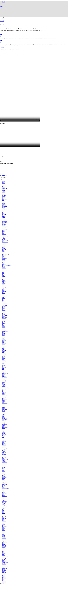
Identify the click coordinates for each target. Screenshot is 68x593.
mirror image (4, 560)
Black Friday (4, 526)
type (3, 269)
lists (3, 272)
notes (3, 489)
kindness (4, 516)
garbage (3, 426)
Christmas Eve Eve (5, 331)
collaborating (4, 372)
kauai (3, 321)
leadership (4, 214)
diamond (4, 367)
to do (3, 344)
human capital (4, 419)
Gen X (3, 304)
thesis (3, 326)
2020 (3, 203)
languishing (4, 377)
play (3, 250)
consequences (4, 418)
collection (4, 553)
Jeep (3, 275)
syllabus (4, 491)
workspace (4, 505)
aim (3, 533)
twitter (3, 290)
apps (3, 369)
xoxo (3, 351)
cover (3, 410)
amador (3, 223)
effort (3, 464)
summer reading (5, 448)
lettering (4, 447)
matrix (3, 355)
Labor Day (4, 313)
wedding (4, 564)
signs (3, 574)
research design (5, 315)
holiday (3, 216)
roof (3, 458)
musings (4, 330)
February (4, 457)
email (3, 231)
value (3, 503)
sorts (3, 479)
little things (4, 264)
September (4, 521)
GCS (3, 405)
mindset (3, 472)
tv (3, 509)
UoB (3, 320)
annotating (4, 434)
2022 (3, 192)
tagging (3, 417)
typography (4, 206)
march (3, 232)
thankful (4, 389)
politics (3, 342)
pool (3, 551)
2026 (3, 238)
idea (3, 540)
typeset (3, 515)
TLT (3, 208)
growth (3, 339)
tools (3, 396)
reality (3, 517)
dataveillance (4, 345)
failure (3, 322)
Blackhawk (4, 443)
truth (3, 487)
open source (4, 506)
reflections (4, 312)
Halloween (4, 570)
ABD (3, 379)
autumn (3, 314)
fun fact (3, 522)
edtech (3, 263)
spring (3, 210)
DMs (3, 332)
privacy (3, 492)
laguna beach (4, 285)
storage (3, 432)
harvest (3, 358)
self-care (4, 541)
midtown (4, 297)
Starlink (3, 451)
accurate (4, 413)
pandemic (4, 357)
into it (3, 273)
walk (3, 230)
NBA (3, 563)
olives (3, 286)
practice (3, 276)
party (3, 325)
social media (4, 258)
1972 (3, 337)
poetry (3, 271)
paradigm (4, 536)
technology (4, 578)
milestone (4, 308)
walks (3, 193)
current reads (4, 474)
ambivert (4, 557)
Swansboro (4, 496)
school (3, 245)
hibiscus (4, 323)
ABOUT (3, 1)
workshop (4, 281)
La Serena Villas (5, 373)
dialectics (4, 473)
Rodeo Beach (4, 403)
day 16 (2, 21)
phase (3, 383)
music (3, 530)
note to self (4, 287)
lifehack (3, 310)
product (3, 388)
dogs (3, 251)
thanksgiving (4, 224)
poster (3, 580)
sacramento (4, 544)
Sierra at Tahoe (5, 562)
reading (3, 328)
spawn (3, 469)
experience (4, 406)
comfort (3, 329)
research (4, 278)
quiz (3, 529)
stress (3, 535)
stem (3, 364)
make (3, 439)
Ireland (3, 433)
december (4, 248)
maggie (3, 225)
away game (4, 561)
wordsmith (4, 507)
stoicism (4, 318)
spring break (4, 199)
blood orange (4, 501)
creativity (4, 257)
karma (3, 442)
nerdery (3, 253)
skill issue (4, 440)
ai (3, 288)
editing (3, 335)
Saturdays (4, 360)
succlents (4, 381)
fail (3, 391)
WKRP (3, 555)
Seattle (3, 471)
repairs (3, 293)
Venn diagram (4, 566)
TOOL (2, 47)
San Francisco (4, 484)
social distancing (5, 459)
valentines (4, 445)
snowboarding (4, 236)
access (3, 349)
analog (3, 241)
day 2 (1, 40)
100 (3, 512)
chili (3, 300)
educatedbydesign (5, 488)
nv (3, 233)
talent (3, 467)
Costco (3, 436)
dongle (3, 425)
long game (4, 376)
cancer (3, 511)
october (3, 197)
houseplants (4, 409)
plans (3, 334)
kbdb (3, 411)
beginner (4, 454)
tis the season (4, 498)
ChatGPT (4, 385)
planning (4, 340)
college (3, 431)
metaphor (4, 567)
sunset (3, 428)
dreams (3, 211)
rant (3, 359)
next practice (4, 306)
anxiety (3, 394)
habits (3, 375)
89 (3, 430)
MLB (3, 528)
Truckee (4, 537)
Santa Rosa (4, 354)
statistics (4, 508)
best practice (4, 291)
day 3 (1, 34)
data (3, 213)
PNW (3, 481)
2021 (3, 198)
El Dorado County (5, 254)
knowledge (4, 295)
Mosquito (4, 356)
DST (3, 513)
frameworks (4, 317)
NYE (3, 559)
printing (3, 316)
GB (3, 390)
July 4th (3, 504)
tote (3, 475)
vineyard (4, 441)
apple (3, 384)
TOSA (3, 523)
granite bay (4, 270)
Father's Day (4, 545)
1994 (3, 338)
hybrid (3, 262)
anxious (3, 576)
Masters (3, 261)
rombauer (4, 204)
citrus (3, 190)
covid (3, 247)
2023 (3, 500)
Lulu (3, 194)
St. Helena (4, 524)
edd (3, 182)
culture (3, 347)
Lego (3, 495)
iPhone (3, 298)
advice (3, 220)
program (4, 397)
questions (4, 538)
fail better (4, 435)
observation (4, 493)
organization (4, 205)
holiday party (4, 542)
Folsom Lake (4, 249)
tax (3, 309)
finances (4, 539)
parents (3, 393)
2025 (3, 189)
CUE (3, 274)
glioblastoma (4, 546)
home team (4, 452)
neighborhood (4, 222)
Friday (3, 525)
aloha (3, 422)
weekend (4, 461)
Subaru (3, 283)
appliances (4, 392)
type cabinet (4, 477)
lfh (3, 299)
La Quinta (4, 202)
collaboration (4, 482)
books (3, 510)
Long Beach (4, 239)
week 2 (3, 348)
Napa (3, 267)
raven (3, 400)
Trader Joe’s (4, 565)
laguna (3, 279)
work (3, 191)
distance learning (5, 240)
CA (3, 366)
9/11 (3, 549)
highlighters (4, 568)
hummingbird (4, 221)
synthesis (4, 485)
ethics (3, 289)
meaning (4, 558)
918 (3, 490)
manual (3, 534)
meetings (4, 341)
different (4, 476)
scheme (3, 460)
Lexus (3, 227)
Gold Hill (4, 414)
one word (4, 256)
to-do (3, 532)
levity (3, 569)
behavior (4, 404)
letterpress (4, 186)
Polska (3, 470)
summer (3, 196)
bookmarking (4, 424)
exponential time (5, 229)
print (3, 519)
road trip (4, 449)
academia (4, 466)
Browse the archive (3, 175)
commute (4, 219)
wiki (3, 494)
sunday (3, 327)
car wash (4, 581)
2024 (3, 252)
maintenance (4, 343)
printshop (4, 499)
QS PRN (3, 6)
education (4, 246)
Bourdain (4, 577)
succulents (4, 188)
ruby (3, 301)
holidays (4, 548)
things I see (4, 518)
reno (3, 187)
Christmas (4, 268)
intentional (4, 486)
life (3, 212)
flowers (3, 386)
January (3, 18)
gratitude (4, 380)
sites (3, 368)
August (3, 547)
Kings (3, 554)
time (3, 200)
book (3, 416)
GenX (3, 468)
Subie (3, 571)
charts (3, 423)
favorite (3, 463)
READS (3, 2)
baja (3, 402)
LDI (3, 324)
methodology (4, 399)
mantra (3, 446)
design (3, 284)
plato (3, 552)
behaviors (4, 374)
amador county (5, 242)
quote (3, 183)
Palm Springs (4, 209)
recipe (3, 520)
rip (3, 352)
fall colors (4, 450)
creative (3, 415)
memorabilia (4, 462)
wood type (4, 371)
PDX (3, 307)
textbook (4, 502)
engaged (4, 444)
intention (4, 302)
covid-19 (4, 234)
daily (3, 181)
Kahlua (3, 398)
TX (3, 420)
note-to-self (4, 333)
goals (3, 217)
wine (3, 296)
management (4, 350)
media (3, 456)
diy (3, 215)
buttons (3, 408)
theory (3, 228)
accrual (3, 401)
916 (3, 282)
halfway (4, 572)
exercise (4, 365)
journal (3, 478)
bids (3, 579)
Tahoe (3, 259)
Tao (3, 453)
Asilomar (4, 483)
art (3, 237)
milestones (4, 361)
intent (3, 266)
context (3, 543)
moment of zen (5, 226)
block (3, 382)
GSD (3, 421)
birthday (4, 363)
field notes (4, 244)
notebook (4, 550)
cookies (3, 255)
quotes (3, 378)
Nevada (3, 527)
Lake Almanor (5, 427)
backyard (4, 185)
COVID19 (4, 195)
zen (3, 292)
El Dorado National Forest (6, 265)
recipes (3, 346)
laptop (3, 575)
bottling (3, 407)
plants (3, 207)
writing (3, 280)
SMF (3, 362)
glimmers (4, 465)
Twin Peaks (4, 305)
